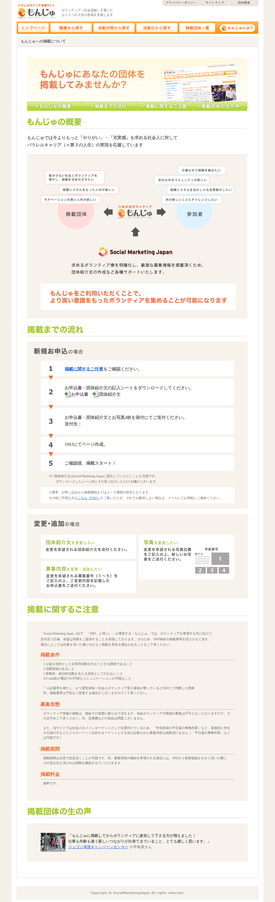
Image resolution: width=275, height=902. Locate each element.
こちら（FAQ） (89, 498)
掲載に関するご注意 (84, 369)
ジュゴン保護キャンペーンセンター (98, 847)
